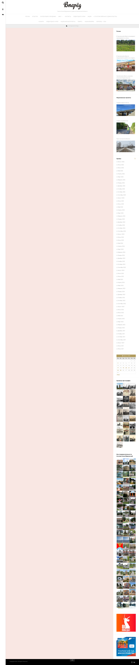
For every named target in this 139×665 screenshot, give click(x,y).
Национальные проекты (68, 21)
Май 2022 (120, 315)
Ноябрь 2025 (121, 189)
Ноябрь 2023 (121, 261)
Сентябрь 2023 (122, 267)
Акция (89, 16)
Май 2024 (120, 243)
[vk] (3, 14)
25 (120, 370)
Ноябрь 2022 (121, 297)
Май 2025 (120, 207)
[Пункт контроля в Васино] (125, 146)
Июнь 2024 (121, 240)
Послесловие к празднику (48, 16)
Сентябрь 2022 (122, 303)
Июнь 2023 (121, 276)
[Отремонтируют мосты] (125, 110)
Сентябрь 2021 (122, 339)
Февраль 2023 (121, 288)
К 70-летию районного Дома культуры (105, 16)
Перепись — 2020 (101, 21)
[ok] (3, 9)
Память (80, 21)
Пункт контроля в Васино (123, 138)
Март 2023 (120, 285)
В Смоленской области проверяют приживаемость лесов (125, 37)
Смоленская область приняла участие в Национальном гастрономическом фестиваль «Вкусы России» (124, 77)
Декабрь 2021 (121, 330)
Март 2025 (120, 213)
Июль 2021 (121, 346)
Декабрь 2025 (121, 186)
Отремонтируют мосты (122, 102)
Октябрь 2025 (121, 192)
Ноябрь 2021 (121, 333)
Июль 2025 (121, 201)
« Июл (118, 374)
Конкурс (41, 21)
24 (118, 370)
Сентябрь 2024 (122, 231)
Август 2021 (121, 342)
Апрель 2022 (121, 318)
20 (126, 367)
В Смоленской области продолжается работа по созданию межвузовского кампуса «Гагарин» (126, 57)
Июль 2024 (121, 237)
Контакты (68, 16)
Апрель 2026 (121, 173)
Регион (27, 16)
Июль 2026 (121, 164)
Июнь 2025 (121, 204)
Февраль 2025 (121, 216)
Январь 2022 (121, 327)
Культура (35, 16)
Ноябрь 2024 (121, 225)
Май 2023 (120, 279)
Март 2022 (120, 321)
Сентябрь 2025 (122, 195)
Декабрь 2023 (121, 258)
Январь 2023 (121, 291)
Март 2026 (120, 177)
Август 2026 (121, 161)
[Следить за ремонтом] (125, 128)
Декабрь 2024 (121, 222)
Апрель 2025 (121, 210)
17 (118, 367)
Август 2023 (121, 270)
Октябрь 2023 (121, 264)
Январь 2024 (121, 255)
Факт (59, 16)
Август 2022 (121, 306)
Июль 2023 (121, 273)
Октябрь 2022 (121, 300)
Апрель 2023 (121, 282)
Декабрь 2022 (121, 294)
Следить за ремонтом (122, 120)
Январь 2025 (121, 219)
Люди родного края (79, 16)
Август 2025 (121, 198)
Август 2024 (121, 234)
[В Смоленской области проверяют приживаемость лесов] (125, 45)
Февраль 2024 (121, 252)
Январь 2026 (121, 183)
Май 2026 (120, 170)
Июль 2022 (121, 309)
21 (129, 367)
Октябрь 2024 (121, 228)
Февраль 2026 (121, 179)
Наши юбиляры (89, 21)
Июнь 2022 (121, 312)
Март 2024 (120, 249)
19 (123, 367)
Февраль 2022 (121, 324)
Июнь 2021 (121, 348)
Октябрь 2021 (121, 336)
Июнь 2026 (121, 167)
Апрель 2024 (121, 246)
